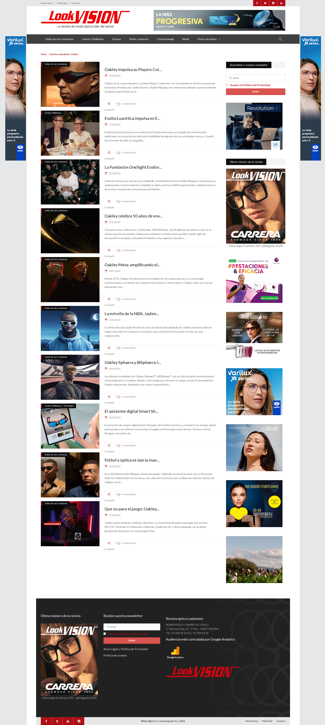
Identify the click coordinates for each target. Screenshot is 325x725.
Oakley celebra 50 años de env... (133, 215)
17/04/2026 (114, 124)
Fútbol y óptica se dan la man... (132, 459)
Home (43, 54)
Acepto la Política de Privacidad (250, 85)
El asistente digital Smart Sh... (131, 411)
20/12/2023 (114, 417)
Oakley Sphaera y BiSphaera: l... (133, 362)
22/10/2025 (114, 173)
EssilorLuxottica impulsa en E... (132, 118)
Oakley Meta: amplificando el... (132, 264)
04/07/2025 (114, 271)
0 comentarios (128, 104)
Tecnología (69, 406)
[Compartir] (109, 104)
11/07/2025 (114, 222)
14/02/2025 (114, 320)
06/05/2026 (114, 76)
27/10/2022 (114, 515)
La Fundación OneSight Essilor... (133, 167)
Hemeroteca (47, 3)
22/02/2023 (114, 466)
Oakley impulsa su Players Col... (133, 69)
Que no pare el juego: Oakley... (132, 508)
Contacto (75, 3)
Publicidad (62, 3)
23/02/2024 (114, 368)
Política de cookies (115, 655)
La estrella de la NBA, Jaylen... (132, 313)
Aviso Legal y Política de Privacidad (125, 649)
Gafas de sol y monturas (56, 64)
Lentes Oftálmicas (53, 113)
